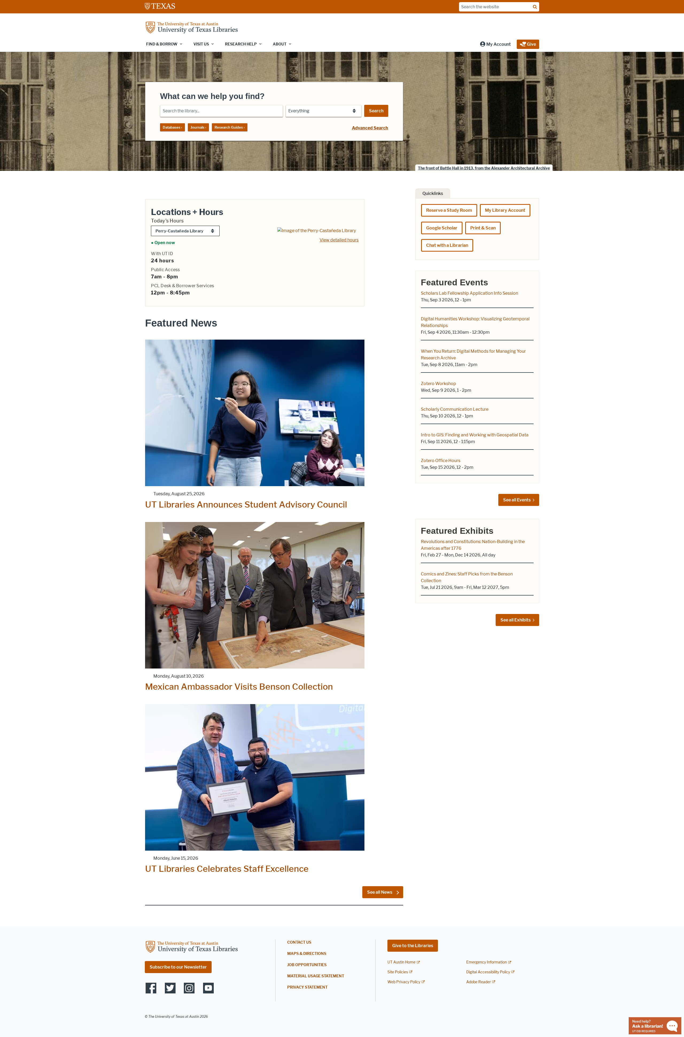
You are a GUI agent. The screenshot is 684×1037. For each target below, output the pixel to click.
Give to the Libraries (412, 945)
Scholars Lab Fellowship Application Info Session (469, 293)
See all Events (517, 499)
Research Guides (230, 127)
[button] (495, 44)
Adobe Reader (478, 982)
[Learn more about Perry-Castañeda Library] (317, 230)
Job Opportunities (307, 965)
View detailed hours (339, 240)
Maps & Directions (306, 953)
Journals (198, 127)
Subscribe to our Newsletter (178, 967)
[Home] (191, 27)
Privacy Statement (307, 987)
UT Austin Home (401, 962)
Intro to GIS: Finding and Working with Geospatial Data (474, 434)
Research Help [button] (241, 44)
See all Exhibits (515, 620)
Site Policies (397, 972)
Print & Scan (483, 228)
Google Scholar (441, 228)
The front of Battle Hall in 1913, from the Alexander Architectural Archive (484, 168)
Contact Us (299, 942)
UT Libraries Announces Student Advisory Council (246, 504)
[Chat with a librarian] (655, 1025)
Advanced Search (370, 127)
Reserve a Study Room (449, 210)
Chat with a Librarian (447, 245)
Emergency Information (486, 962)
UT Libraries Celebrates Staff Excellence (227, 868)
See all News (380, 892)
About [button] (279, 44)
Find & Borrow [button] (161, 44)
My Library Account (505, 210)
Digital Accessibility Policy (488, 972)
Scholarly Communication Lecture (454, 409)
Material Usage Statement (315, 976)
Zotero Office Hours (440, 460)
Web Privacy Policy (403, 982)
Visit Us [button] (201, 44)
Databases (172, 127)
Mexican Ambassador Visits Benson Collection (239, 686)
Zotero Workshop (438, 383)
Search (376, 110)
